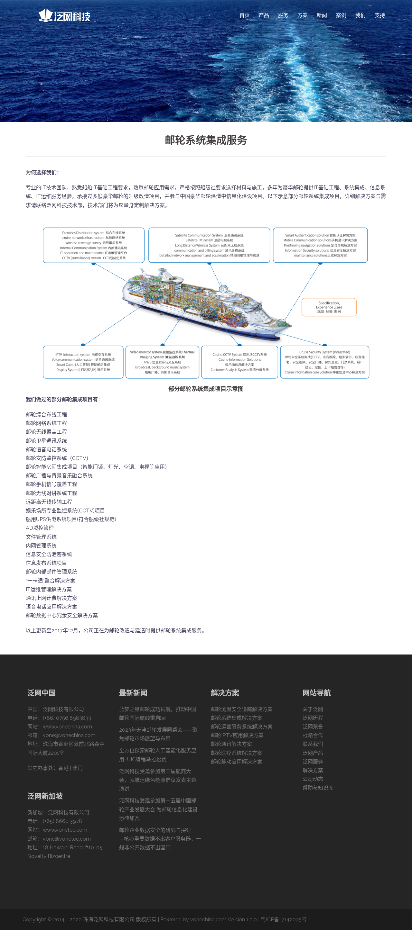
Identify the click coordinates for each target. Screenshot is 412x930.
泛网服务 (313, 762)
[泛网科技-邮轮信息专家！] (64, 15)
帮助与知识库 (318, 788)
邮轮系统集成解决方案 (236, 718)
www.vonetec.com (65, 830)
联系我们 (313, 744)
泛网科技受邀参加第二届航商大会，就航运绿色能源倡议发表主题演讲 (157, 780)
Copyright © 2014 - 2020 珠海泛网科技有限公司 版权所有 (89, 919)
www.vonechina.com (67, 727)
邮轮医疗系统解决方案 (236, 753)
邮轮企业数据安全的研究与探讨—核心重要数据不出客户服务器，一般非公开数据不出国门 (160, 839)
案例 (341, 15)
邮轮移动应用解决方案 (236, 762)
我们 (360, 15)
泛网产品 (313, 753)
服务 (283, 15)
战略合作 (313, 735)
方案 (302, 15)
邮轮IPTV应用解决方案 (237, 735)
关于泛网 (313, 709)
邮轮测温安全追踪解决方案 (242, 709)
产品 (264, 15)
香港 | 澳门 (70, 768)
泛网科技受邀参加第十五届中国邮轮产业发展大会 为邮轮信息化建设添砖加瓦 (158, 809)
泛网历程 (313, 718)
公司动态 (313, 779)
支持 (380, 15)
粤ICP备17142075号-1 (286, 919)
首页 (244, 15)
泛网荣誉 (313, 727)
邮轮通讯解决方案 (231, 744)
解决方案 (313, 770)
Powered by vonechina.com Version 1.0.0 (208, 919)
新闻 (322, 15)
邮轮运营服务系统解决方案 (242, 727)
